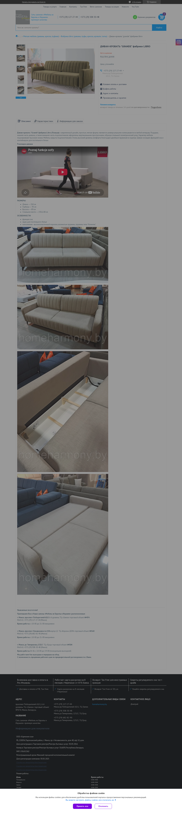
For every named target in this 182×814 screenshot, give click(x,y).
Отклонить (103, 806)
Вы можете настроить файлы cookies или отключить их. (90, 800)
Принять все (82, 806)
